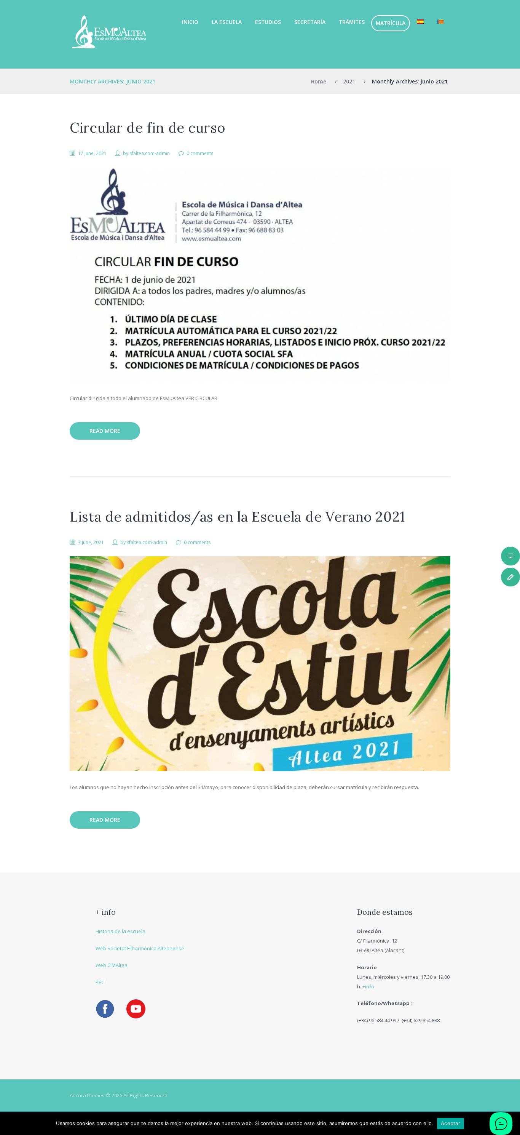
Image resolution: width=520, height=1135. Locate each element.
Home (318, 81)
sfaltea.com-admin (149, 153)
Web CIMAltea (112, 965)
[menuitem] (420, 22)
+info (368, 986)
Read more (104, 430)
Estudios (268, 22)
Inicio (190, 22)
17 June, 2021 (92, 153)
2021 (349, 81)
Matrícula (390, 23)
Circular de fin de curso (147, 127)
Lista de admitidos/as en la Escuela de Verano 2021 (237, 516)
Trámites (352, 22)
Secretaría (309, 22)
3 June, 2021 (91, 542)
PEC (100, 982)
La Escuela (227, 22)
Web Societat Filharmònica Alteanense (140, 948)
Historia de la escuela (120, 931)
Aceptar (450, 1123)
